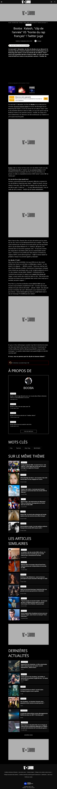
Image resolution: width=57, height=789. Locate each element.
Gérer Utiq (50, 774)
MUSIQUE (37, 448)
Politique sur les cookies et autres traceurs (43, 772)
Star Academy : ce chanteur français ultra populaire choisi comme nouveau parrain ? (32, 702)
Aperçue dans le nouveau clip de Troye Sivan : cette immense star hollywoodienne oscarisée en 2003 (33, 566)
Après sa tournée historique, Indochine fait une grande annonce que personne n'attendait (33, 590)
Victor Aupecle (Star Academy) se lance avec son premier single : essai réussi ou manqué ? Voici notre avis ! (34, 614)
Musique (21, 22)
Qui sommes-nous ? (22, 772)
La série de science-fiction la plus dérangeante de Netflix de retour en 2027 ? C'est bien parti (34, 714)
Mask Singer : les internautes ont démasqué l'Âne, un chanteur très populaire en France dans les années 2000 (33, 503)
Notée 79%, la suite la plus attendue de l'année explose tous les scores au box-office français (33, 515)
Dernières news (15, 22)
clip (11, 448)
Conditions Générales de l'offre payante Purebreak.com (30, 774)
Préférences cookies (28, 777)
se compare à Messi (36, 170)
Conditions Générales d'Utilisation (11, 772)
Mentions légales (30, 772)
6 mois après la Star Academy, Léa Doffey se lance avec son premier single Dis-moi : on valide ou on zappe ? (34, 678)
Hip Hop (27, 448)
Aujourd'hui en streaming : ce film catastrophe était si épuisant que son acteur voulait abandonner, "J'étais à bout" (34, 666)
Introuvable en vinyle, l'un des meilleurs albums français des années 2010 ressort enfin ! (33, 527)
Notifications (44, 774)
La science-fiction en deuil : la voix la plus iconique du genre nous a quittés (31, 690)
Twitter (18, 448)
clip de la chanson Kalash (21, 106)
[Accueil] (26, 1)
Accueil (9, 22)
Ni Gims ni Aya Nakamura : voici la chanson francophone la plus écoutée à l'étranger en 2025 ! (33, 578)
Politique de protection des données (11, 774)
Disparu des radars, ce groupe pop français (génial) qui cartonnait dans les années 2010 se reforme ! (34, 490)
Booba (10, 168)
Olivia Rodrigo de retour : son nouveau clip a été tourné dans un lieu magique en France (33, 478)
